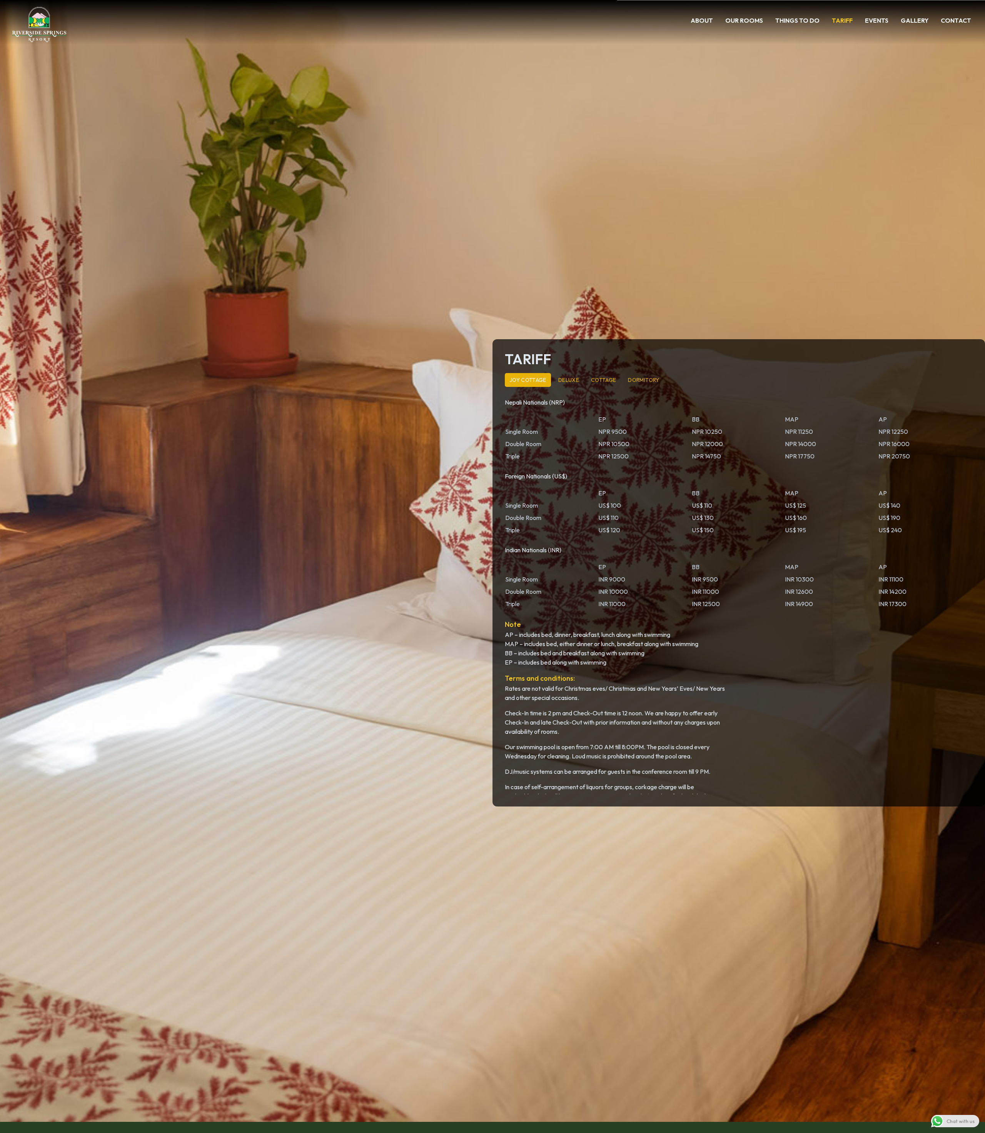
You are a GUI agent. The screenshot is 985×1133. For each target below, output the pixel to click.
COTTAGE (603, 380)
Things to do (797, 20)
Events (876, 20)
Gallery (914, 20)
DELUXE (568, 380)
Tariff (842, 20)
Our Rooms (744, 20)
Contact (956, 20)
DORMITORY (643, 380)
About (702, 20)
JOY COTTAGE (527, 380)
